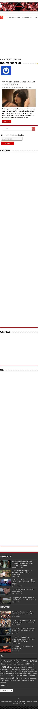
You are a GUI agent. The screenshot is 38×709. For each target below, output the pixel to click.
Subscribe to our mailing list (12, 135)
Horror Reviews (19, 669)
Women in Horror (30, 680)
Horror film (26, 667)
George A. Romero (9, 664)
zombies (3, 682)
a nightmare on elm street (7, 660)
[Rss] (19, 698)
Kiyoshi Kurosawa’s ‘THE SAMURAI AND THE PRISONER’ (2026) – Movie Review (23, 639)
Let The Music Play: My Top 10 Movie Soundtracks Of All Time (23, 630)
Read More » (7, 121)
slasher (25, 676)
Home (3, 59)
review (12, 673)
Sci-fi (1, 676)
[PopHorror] (19, 6)
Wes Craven (21, 680)
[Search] (33, 129)
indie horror (11, 671)
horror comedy (16, 667)
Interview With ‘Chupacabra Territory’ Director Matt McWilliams (22, 572)
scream (5, 676)
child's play (23, 660)
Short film (11, 676)
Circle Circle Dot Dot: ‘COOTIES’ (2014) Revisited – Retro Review (23, 621)
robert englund (25, 673)
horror (4, 666)
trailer (21, 678)
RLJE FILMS (18, 673)
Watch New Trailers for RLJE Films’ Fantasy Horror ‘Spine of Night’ (23, 582)
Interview (20, 672)
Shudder (19, 675)
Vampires (3, 680)
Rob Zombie (33, 673)
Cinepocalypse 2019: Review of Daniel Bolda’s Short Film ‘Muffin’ (24, 599)
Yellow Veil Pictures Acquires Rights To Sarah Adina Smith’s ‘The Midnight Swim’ (23, 563)
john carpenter (29, 672)
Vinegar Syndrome (11, 680)
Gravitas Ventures (19, 664)
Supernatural (8, 678)
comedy (29, 660)
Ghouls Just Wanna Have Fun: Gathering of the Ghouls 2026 (22, 613)
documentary (14, 662)
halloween (29, 664)
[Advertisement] (19, 39)
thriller (15, 678)
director (7, 662)
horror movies (9, 669)
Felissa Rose (26, 662)
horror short (29, 669)
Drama (20, 662)
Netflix (7, 673)
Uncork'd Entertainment (30, 678)
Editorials (18, 87)
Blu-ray (18, 660)
